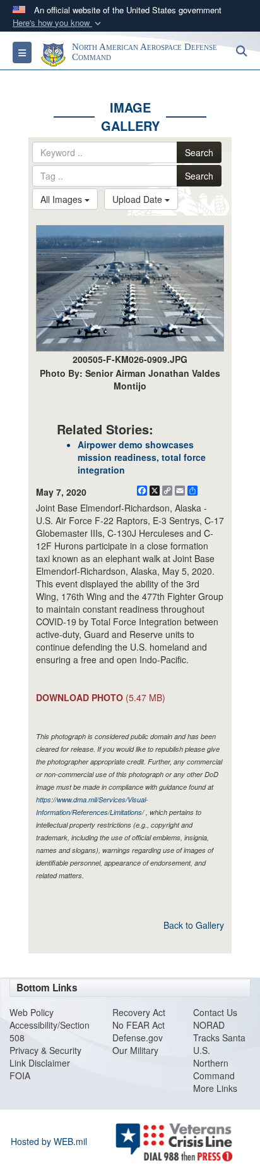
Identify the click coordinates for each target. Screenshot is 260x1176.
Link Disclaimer (39, 1063)
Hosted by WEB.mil (49, 1141)
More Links (215, 1088)
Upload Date (138, 199)
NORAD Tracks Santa (219, 1031)
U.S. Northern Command (214, 1063)
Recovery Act (138, 1012)
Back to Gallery (193, 925)
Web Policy (31, 1012)
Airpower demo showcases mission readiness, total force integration (142, 457)
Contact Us (215, 1012)
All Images (62, 199)
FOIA (19, 1075)
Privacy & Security (45, 1050)
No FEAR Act (138, 1025)
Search (199, 152)
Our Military (135, 1050)
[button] (58, 23)
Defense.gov (137, 1037)
